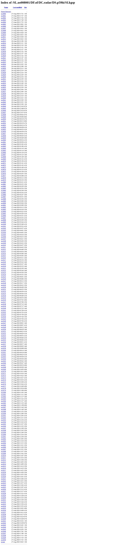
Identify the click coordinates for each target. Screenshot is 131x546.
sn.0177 (3, 386)
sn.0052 (3, 123)
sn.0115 (3, 256)
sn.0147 (3, 323)
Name (6, 7)
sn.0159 (3, 348)
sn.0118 (3, 262)
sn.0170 (3, 371)
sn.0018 (3, 51)
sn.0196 (3, 426)
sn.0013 (3, 41)
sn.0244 (3, 527)
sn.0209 (3, 453)
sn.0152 (3, 333)
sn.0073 (3, 167)
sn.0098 (3, 220)
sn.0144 (3, 317)
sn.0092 (3, 207)
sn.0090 (3, 203)
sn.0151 (3, 331)
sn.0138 (3, 304)
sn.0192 (3, 418)
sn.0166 (3, 363)
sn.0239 (3, 516)
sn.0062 (3, 144)
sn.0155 (3, 340)
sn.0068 (3, 157)
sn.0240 (3, 519)
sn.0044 (3, 106)
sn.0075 (3, 171)
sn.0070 (3, 161)
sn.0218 (3, 472)
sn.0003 (3, 20)
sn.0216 (3, 468)
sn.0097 (3, 218)
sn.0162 (3, 354)
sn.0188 (3, 409)
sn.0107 (3, 239)
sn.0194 (3, 422)
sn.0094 (3, 211)
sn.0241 (3, 521)
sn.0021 (3, 58)
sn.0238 (3, 514)
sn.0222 (3, 481)
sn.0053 (3, 125)
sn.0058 (3, 136)
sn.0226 (3, 489)
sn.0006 (3, 26)
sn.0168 (3, 367)
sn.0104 (3, 232)
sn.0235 (3, 508)
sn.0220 (3, 477)
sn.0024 (3, 64)
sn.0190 (3, 413)
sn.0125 (3, 277)
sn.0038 (3, 94)
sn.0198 (3, 430)
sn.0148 (3, 325)
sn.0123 (3, 272)
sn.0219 (3, 474)
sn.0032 (3, 81)
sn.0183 (3, 399)
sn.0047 (3, 112)
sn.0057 (3, 133)
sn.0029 (3, 75)
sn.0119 (3, 264)
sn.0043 (3, 104)
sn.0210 (3, 455)
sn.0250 (3, 540)
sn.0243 (3, 525)
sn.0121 (3, 268)
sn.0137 (3, 302)
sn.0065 (3, 150)
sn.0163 (3, 357)
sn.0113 (3, 251)
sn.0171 (3, 373)
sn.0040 (3, 98)
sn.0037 (3, 91)
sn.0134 (3, 296)
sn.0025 (3, 66)
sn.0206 (3, 447)
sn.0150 (3, 329)
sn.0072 (3, 165)
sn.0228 (3, 493)
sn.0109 (3, 243)
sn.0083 (3, 188)
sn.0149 (3, 327)
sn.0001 (3, 16)
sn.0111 (3, 247)
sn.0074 (3, 169)
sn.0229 (3, 495)
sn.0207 (3, 449)
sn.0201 (3, 437)
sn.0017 (3, 49)
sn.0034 (3, 85)
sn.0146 (3, 321)
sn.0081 (3, 184)
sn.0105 (3, 235)
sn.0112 (3, 249)
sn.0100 (3, 224)
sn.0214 (3, 464)
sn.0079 (3, 180)
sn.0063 (3, 146)
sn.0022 (3, 60)
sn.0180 (3, 392)
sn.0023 (3, 62)
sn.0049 (3, 117)
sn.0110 (3, 245)
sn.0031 (3, 79)
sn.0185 (3, 403)
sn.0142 (3, 312)
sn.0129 (3, 285)
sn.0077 (3, 176)
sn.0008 (3, 30)
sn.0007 (3, 28)
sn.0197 (3, 428)
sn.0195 (3, 424)
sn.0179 (3, 390)
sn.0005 (3, 24)
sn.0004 (3, 22)
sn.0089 (3, 201)
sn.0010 (3, 35)
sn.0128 (3, 283)
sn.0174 (3, 380)
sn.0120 (3, 266)
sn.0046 (3, 110)
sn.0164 (3, 359)
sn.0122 (3, 270)
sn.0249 (3, 538)
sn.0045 (3, 108)
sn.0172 (3, 375)
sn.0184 (3, 401)
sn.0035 (3, 87)
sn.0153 (3, 336)
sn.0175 (3, 382)
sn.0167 (3, 365)
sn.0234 (3, 506)
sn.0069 (3, 159)
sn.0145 (3, 319)
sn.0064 (3, 148)
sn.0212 (3, 460)
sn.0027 (3, 70)
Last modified (17, 7)
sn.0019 (3, 54)
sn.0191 (3, 415)
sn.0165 (3, 361)
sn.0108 (3, 241)
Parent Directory (6, 11)
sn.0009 (3, 32)
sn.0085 (3, 192)
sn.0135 (3, 298)
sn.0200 (3, 434)
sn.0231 (3, 500)
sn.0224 (3, 485)
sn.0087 (3, 197)
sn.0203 (3, 441)
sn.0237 (3, 512)
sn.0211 (3, 458)
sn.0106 (3, 237)
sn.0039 (3, 96)
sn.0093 (3, 209)
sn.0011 (3, 37)
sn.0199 (3, 432)
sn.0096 (3, 216)
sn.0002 (3, 18)
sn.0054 (3, 127)
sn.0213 (3, 462)
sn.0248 (3, 535)
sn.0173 (3, 378)
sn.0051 (3, 121)
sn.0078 (3, 178)
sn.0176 (3, 384)
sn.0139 (3, 306)
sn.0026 (3, 68)
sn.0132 (3, 291)
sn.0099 (3, 222)
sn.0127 (3, 281)
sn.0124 (3, 274)
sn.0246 (3, 531)
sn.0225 (3, 487)
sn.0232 (3, 502)
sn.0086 (3, 195)
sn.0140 (3, 308)
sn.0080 (3, 182)
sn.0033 (3, 83)
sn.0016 (3, 47)
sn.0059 (3, 138)
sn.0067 (3, 155)
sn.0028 (3, 72)
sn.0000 (3, 14)
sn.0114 (3, 253)
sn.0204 (3, 443)
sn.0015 (3, 45)
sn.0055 (3, 129)
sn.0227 (3, 491)
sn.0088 (3, 199)
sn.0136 (3, 300)
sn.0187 (3, 407)
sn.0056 (3, 131)
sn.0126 (3, 279)
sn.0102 (3, 228)
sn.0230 (3, 498)
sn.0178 (3, 388)
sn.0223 (3, 483)
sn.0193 (3, 420)
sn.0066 (3, 152)
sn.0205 (3, 445)
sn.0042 (3, 102)
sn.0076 (3, 173)
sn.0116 (3, 258)
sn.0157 (3, 344)
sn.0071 (3, 163)
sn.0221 (3, 479)
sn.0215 (3, 466)
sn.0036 (3, 89)
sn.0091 (3, 205)
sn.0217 (3, 470)
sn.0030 (3, 77)
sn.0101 (3, 226)
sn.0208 (3, 451)
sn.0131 (3, 289)
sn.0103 (3, 230)
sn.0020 (3, 56)
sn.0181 (3, 394)
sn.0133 (3, 293)
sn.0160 (3, 350)
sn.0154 (3, 338)
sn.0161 (3, 352)
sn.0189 (3, 411)
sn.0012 (3, 39)
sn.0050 (3, 119)
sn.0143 (3, 314)
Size (25, 7)
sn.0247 (3, 533)
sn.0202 (3, 439)
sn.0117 (3, 260)
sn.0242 (3, 523)
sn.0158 (3, 346)
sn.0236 (3, 510)
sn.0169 (3, 369)
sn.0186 (3, 405)
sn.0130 (3, 287)
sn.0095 (3, 213)
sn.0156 (3, 342)
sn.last (3, 542)
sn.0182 (3, 397)
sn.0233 (3, 504)
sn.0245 (3, 529)
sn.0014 (3, 43)
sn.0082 (3, 186)
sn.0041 (3, 100)
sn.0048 (3, 115)
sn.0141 (3, 310)
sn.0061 (3, 142)
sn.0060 (3, 140)
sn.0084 (3, 190)
